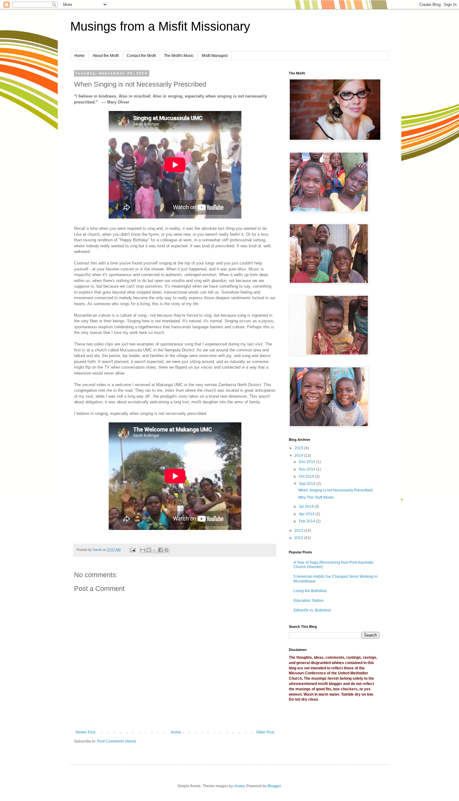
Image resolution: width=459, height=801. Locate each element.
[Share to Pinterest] (166, 550)
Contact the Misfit (141, 55)
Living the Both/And (310, 591)
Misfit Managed (215, 55)
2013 (299, 530)
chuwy (239, 786)
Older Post (265, 732)
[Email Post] (132, 550)
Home (79, 55)
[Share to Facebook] (160, 550)
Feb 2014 (307, 521)
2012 (299, 538)
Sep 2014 (307, 483)
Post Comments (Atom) (116, 741)
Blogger (274, 786)
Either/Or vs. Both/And (312, 610)
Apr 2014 (307, 514)
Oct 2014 (307, 476)
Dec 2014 (307, 462)
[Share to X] (154, 550)
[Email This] (143, 550)
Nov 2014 (307, 469)
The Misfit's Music (179, 55)
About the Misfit (106, 55)
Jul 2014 (306, 506)
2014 (299, 455)
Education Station (308, 600)
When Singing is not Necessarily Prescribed (335, 490)
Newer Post (85, 732)
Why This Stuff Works (316, 497)
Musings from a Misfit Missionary (160, 26)
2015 (299, 448)
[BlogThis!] (149, 550)
